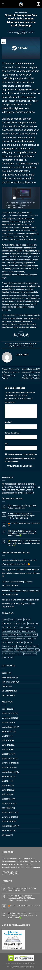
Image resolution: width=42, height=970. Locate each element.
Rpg (29, 646)
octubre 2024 (7, 767)
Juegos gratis (7, 677)
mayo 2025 (6, 745)
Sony (4, 650)
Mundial (20, 635)
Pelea (4, 642)
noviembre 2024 (8, 763)
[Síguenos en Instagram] (8, 873)
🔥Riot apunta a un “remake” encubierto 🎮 (24, 524)
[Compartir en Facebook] (19, 335)
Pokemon (28, 642)
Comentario (10, 402)
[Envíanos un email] (12, 873)
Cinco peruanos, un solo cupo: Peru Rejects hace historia (22, 507)
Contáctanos (29, 963)
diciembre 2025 (8, 713)
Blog (19, 963)
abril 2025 (6, 749)
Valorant (30, 650)
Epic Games (6, 627)
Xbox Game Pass (30, 654)
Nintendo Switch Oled (18, 639)
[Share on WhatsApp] (15, 335)
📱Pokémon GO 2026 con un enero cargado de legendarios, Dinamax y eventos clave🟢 (22, 533)
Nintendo (5, 639)
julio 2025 (5, 736)
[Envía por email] (27, 335)
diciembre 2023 (8, 812)
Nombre (8, 422)
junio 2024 (6, 785)
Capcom (16, 623)
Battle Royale (6, 623)
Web (6, 443)
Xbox (20, 654)
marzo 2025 (7, 754)
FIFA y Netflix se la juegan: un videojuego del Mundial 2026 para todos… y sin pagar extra (21, 516)
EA (37, 623)
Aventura (27, 620)
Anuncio (19, 620)
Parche (30, 639)
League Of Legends (29, 631)
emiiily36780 (7, 591)
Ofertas (5, 686)
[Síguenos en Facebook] (4, 873)
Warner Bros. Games (9, 654)
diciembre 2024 (8, 758)
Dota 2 (23, 623)
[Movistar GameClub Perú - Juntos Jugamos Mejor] (21, 4)
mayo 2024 (6, 790)
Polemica (20, 346)
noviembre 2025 (8, 718)
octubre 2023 (7, 821)
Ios (19, 631)
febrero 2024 (7, 803)
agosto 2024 (7, 776)
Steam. (26, 346)
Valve (31, 346)
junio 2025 (6, 740)
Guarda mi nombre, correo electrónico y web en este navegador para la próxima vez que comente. (21, 457)
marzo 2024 (7, 799)
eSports (5, 673)
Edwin (4, 582)
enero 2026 (6, 709)
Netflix (35, 635)
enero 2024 (6, 808)
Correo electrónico (12, 433)
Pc (35, 639)
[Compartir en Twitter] (23, 335)
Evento (15, 627)
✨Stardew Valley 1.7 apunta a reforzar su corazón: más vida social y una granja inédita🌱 (24, 543)
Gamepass (6, 631)
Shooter (35, 646)
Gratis (14, 631)
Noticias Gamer (21, 12)
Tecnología (6, 695)
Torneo (23, 650)
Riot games (22, 646)
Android (5, 620)
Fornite (21, 627)
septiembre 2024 (9, 772)
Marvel (4, 635)
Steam (10, 650)
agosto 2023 (7, 830)
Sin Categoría (7, 691)
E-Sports (31, 623)
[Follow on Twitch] (16, 873)
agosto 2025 (7, 731)
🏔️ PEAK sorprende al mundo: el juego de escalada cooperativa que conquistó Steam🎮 (21, 573)
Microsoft (12, 635)
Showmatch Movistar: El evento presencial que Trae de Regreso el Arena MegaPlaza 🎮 (20, 603)
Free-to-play (30, 627)
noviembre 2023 (8, 817)
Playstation (19, 642)
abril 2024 (6, 794)
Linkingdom (21, 33)
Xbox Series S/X (8, 657)
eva (3, 570)
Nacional (28, 635)
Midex (4, 560)
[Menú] (3, 4)
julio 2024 (6, 781)
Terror (17, 650)
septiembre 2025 (9, 727)
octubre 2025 (7, 722)
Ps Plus (13, 646)
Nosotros (11, 963)
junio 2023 (6, 835)
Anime (12, 620)
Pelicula (11, 642)
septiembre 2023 (9, 826)
